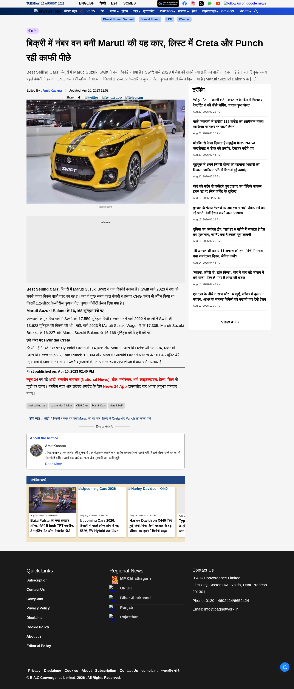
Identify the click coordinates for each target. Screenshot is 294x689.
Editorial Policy (38, 646)
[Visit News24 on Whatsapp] (209, 3)
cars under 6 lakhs (61, 405)
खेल (135, 11)
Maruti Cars (99, 405)
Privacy (34, 670)
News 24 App (115, 386)
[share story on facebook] (79, 97)
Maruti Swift (116, 405)
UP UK (126, 588)
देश (102, 11)
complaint (149, 670)
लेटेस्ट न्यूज (70, 11)
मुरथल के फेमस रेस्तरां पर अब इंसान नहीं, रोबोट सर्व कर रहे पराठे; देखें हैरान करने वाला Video (229, 210)
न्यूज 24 (32, 379)
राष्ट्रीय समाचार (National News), (84, 379)
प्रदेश (113, 11)
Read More (53, 464)
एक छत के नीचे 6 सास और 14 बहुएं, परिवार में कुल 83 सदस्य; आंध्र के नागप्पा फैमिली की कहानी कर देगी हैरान (229, 296)
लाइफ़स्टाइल (148, 379)
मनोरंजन (125, 379)
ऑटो (30, 30)
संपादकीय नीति (170, 670)
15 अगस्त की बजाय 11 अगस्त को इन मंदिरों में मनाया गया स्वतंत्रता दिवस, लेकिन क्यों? (228, 253)
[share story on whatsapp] (112, 97)
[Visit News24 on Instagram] (193, 3)
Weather (184, 19)
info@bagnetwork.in (221, 609)
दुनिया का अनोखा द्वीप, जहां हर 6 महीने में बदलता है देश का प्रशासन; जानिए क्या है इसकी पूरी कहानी (229, 232)
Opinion (227, 11)
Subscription (37, 580)
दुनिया (125, 11)
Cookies (71, 670)
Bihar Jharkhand (135, 598)
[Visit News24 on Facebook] (184, 3)
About (87, 670)
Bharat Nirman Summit (118, 19)
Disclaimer (35, 618)
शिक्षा (170, 379)
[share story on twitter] (92, 97)
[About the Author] (36, 450)
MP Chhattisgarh (135, 578)
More (244, 11)
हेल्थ (194, 11)
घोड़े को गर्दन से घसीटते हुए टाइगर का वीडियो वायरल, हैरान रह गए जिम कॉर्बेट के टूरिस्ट (228, 189)
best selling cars (37, 405)
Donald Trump (150, 19)
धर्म (135, 379)
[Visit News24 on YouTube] (218, 3)
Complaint (34, 599)
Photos (166, 11)
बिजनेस (182, 11)
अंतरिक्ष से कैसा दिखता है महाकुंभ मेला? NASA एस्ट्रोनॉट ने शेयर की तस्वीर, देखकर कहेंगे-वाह (224, 146)
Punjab (126, 607)
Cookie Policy (37, 627)
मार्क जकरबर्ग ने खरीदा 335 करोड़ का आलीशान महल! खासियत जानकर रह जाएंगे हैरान (228, 124)
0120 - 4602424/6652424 (227, 600)
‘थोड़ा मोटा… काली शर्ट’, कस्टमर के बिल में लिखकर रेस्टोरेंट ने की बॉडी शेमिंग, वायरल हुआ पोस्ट (227, 102)
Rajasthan (129, 617)
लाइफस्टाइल (209, 11)
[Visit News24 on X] (201, 3)
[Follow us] (245, 4)
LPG (169, 19)
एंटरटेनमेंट (148, 11)
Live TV (89, 11)
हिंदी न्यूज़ (34, 418)
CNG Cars (82, 405)
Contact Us (35, 589)
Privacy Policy (38, 608)
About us (34, 636)
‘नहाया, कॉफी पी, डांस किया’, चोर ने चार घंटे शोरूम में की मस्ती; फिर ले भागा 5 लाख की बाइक (228, 275)
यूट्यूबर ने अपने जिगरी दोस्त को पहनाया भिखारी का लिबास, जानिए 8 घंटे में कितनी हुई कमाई (226, 167)
